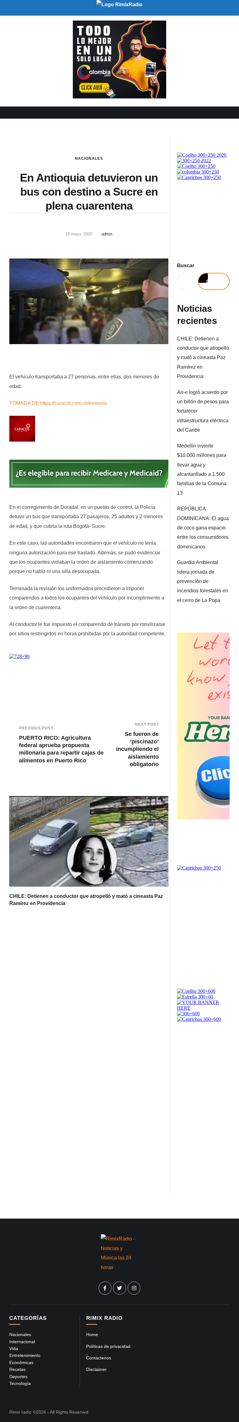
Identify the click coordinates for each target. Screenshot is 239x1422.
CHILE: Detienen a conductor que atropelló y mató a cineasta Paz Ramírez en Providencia (203, 357)
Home (92, 1334)
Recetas (17, 1369)
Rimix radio (20, 1412)
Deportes (18, 1376)
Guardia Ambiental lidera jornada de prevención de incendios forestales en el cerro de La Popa (202, 581)
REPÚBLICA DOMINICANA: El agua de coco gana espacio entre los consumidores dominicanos (203, 527)
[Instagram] (134, 1288)
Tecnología (20, 1383)
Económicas (21, 1362)
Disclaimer (96, 1369)
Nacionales (89, 158)
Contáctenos (98, 1357)
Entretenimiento (24, 1355)
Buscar (185, 265)
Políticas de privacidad (108, 1346)
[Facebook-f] (105, 1288)
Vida (13, 1348)
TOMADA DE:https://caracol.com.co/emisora (58, 403)
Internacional (22, 1341)
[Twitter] (119, 1288)
